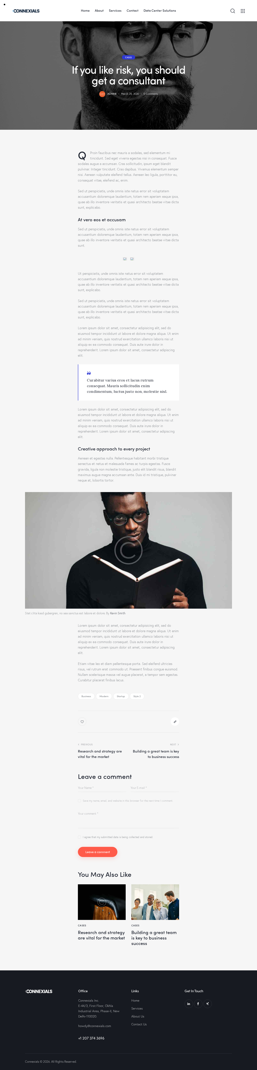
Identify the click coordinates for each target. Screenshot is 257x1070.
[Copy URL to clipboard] (175, 721)
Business (86, 696)
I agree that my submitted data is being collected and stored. (118, 837)
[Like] (82, 721)
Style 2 (137, 696)
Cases (128, 57)
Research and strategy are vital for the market (101, 935)
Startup (121, 696)
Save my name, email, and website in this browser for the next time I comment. (128, 800)
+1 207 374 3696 (91, 1038)
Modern (104, 696)
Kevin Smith (117, 613)
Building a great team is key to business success (154, 938)
